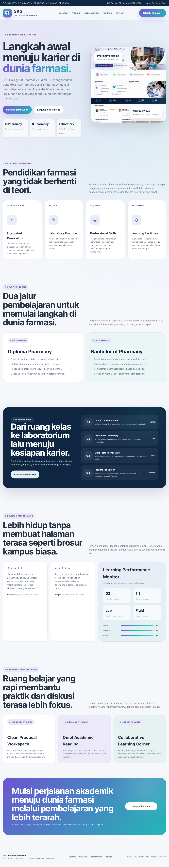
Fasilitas (107, 13)
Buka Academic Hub (25, 474)
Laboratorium (91, 13)
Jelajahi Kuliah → (141, 806)
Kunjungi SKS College (48, 109)
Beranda (63, 13)
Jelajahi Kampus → (153, 13)
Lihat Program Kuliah (17, 109)
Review (120, 13)
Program (76, 13)
